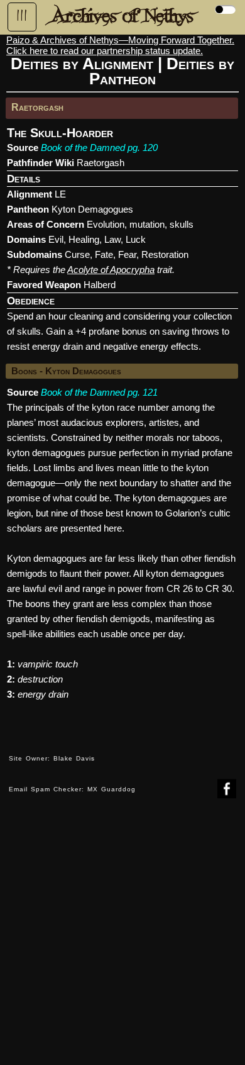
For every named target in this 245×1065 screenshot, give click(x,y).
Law (112, 239)
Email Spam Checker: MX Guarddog (72, 789)
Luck (136, 239)
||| (22, 15)
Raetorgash (100, 162)
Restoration (164, 254)
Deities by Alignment (82, 63)
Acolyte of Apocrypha (111, 269)
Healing (83, 239)
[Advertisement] (122, 941)
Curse (77, 254)
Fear (127, 254)
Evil (55, 239)
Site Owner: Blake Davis (52, 758)
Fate (104, 254)
